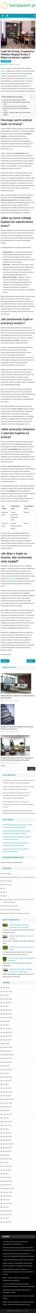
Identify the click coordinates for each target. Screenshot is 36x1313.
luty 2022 (6, 1129)
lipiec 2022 (6, 1110)
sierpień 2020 (7, 1196)
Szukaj (3, 765)
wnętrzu (3, 71)
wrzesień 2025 (7, 1017)
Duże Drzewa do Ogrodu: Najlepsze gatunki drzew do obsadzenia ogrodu (6, 661)
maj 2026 (6, 995)
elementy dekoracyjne (19, 392)
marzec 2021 (7, 1170)
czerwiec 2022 (7, 1114)
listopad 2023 (7, 1051)
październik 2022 (8, 1099)
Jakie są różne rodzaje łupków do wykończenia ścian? (16, 103)
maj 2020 (6, 1207)
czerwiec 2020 (7, 1203)
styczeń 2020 (7, 1222)
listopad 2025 (7, 1014)
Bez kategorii (7, 873)
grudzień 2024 (7, 1032)
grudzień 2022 (7, 1092)
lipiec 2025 (6, 1021)
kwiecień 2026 (7, 999)
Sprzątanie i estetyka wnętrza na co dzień (16, 913)
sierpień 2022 (7, 1107)
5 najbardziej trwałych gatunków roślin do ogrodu (18, 1260)
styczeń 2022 (7, 1133)
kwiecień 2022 (7, 1121)
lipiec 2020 (6, 1200)
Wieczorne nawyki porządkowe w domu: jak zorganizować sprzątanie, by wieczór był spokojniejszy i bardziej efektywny (16, 795)
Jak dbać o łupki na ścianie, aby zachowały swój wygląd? (16, 113)
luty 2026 (6, 1006)
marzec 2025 (7, 1028)
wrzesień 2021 (7, 1147)
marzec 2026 (7, 1002)
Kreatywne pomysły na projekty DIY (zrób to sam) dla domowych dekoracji (17, 728)
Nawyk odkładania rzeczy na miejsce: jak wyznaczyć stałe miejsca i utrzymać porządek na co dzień (18, 804)
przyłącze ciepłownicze (10, 906)
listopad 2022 (7, 1095)
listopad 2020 (7, 1185)
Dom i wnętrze (6, 61)
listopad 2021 (7, 1140)
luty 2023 (6, 1084)
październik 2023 (8, 1055)
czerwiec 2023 (7, 1069)
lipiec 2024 (6, 1043)
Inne (4, 888)
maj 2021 (6, 1162)
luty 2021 (6, 1174)
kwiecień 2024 (7, 1047)
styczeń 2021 (7, 1177)
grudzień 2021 (7, 1136)
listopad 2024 (7, 1036)
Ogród (5, 892)
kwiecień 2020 (7, 1211)
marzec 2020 (7, 1214)
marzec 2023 (7, 1081)
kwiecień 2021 (7, 1166)
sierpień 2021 (7, 1151)
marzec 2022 (7, 1125)
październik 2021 (8, 1144)
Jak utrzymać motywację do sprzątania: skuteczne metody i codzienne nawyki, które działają (19, 781)
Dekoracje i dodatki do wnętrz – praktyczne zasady (19, 877)
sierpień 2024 (7, 1040)
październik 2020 (8, 1188)
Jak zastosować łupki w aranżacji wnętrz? (15, 106)
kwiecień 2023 (7, 1077)
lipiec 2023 (6, 1066)
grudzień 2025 (7, 1010)
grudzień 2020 (7, 1181)
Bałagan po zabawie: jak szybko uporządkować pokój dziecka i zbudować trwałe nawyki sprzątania (19, 812)
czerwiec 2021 (7, 1159)
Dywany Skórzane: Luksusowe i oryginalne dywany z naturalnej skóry (18, 697)
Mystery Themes (24, 1311)
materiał (27, 78)
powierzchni (12, 578)
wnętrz (11, 149)
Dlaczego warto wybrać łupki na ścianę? (14, 100)
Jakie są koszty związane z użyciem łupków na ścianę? (16, 109)
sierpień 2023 (7, 1062)
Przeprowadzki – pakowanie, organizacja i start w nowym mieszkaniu (18, 901)
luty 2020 (6, 1218)
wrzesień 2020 (7, 1192)
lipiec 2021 (6, 1155)
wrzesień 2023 (7, 1058)
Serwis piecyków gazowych (11, 909)
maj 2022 (6, 1118)
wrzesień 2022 (7, 1103)
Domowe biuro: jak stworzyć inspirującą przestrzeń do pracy (31, 661)
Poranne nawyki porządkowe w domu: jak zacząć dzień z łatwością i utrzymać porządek (18, 788)
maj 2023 (6, 1073)
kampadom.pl (16, 64)
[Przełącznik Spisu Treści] (31, 97)
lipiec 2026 (6, 988)
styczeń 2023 (7, 1088)
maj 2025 (6, 1025)
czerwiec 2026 (7, 991)
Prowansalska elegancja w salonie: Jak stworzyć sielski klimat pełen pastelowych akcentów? (17, 759)
